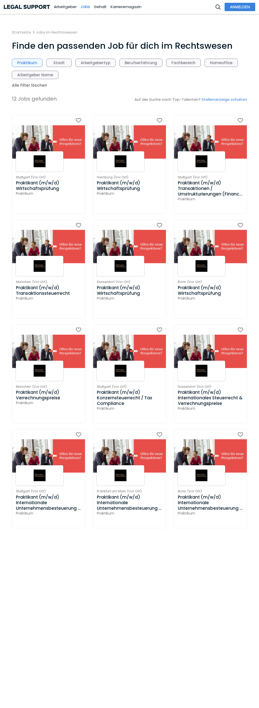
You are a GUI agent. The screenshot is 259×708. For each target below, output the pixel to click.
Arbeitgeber (65, 6)
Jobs (85, 6)
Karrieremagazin (126, 6)
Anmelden (240, 7)
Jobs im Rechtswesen (56, 32)
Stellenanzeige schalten (224, 99)
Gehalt (100, 6)
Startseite (21, 32)
